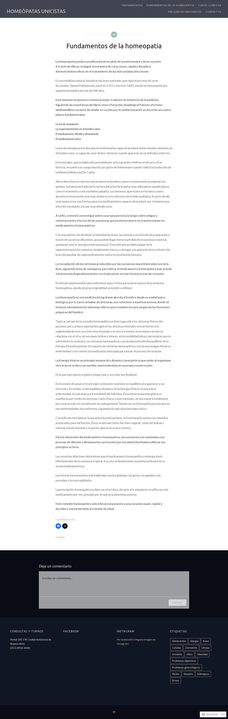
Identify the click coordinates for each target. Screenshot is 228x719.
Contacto (213, 11)
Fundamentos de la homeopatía (170, 5)
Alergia (194, 640)
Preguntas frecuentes (185, 11)
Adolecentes (179, 640)
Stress (175, 680)
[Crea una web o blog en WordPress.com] (114, 711)
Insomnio (177, 654)
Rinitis (175, 673)
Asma (206, 640)
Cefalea (176, 647)
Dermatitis (191, 647)
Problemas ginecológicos (186, 667)
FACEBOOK (71, 631)
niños (190, 654)
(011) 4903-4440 (20, 647)
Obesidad (202, 654)
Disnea (205, 647)
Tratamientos (132, 5)
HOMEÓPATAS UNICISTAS (36, 11)
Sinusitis (188, 673)
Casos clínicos (209, 5)
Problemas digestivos (184, 660)
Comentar (177, 602)
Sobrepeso (203, 673)
